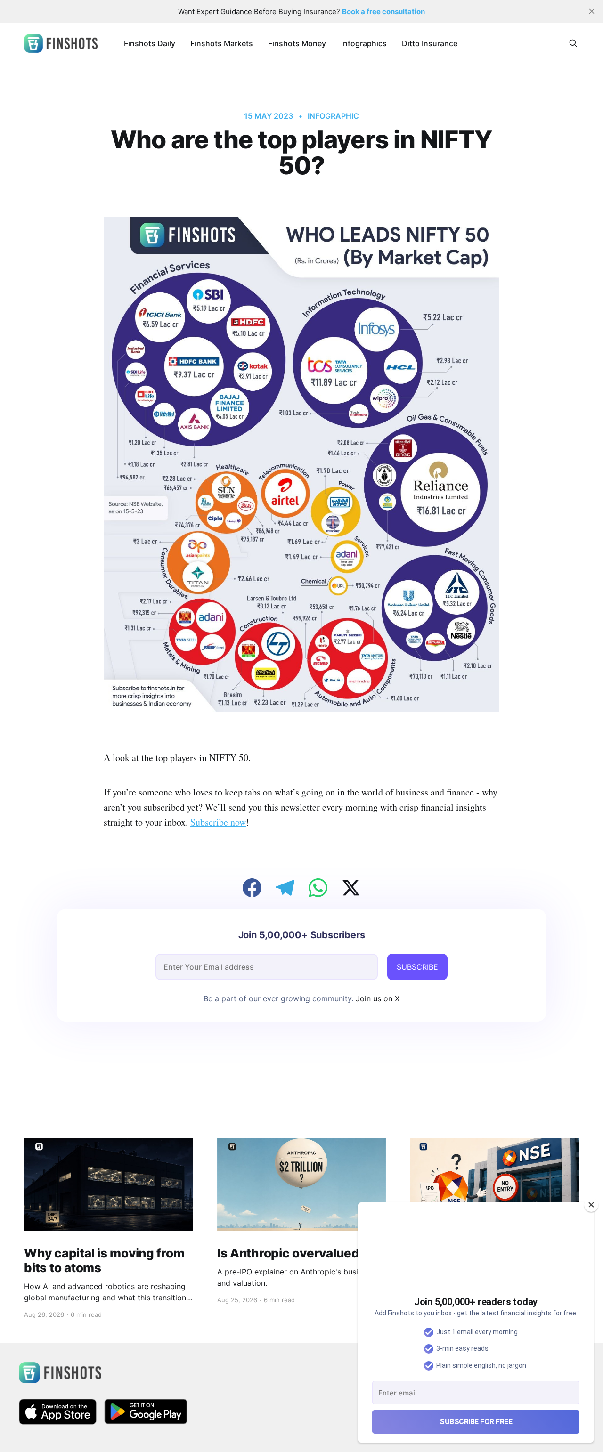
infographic (333, 116)
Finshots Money (297, 43)
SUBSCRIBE (417, 967)
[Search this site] (573, 43)
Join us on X (376, 998)
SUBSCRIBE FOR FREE (476, 1421)
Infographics (364, 43)
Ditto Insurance (429, 43)
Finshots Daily (149, 43)
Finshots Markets (221, 43)
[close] (591, 11)
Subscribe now (218, 822)
